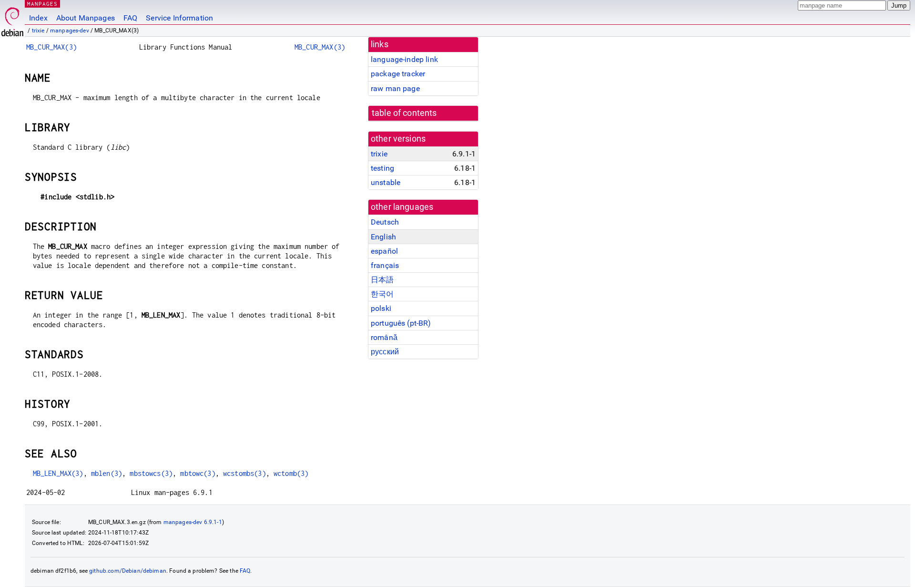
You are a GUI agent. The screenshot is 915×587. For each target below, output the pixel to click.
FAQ (130, 17)
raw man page (395, 88)
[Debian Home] (12, 19)
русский (385, 351)
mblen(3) (106, 473)
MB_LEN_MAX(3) (58, 473)
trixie (38, 30)
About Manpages (85, 17)
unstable (385, 182)
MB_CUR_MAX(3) (51, 47)
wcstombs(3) (244, 473)
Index (38, 17)
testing (382, 168)
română (384, 337)
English (383, 236)
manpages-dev (69, 30)
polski (381, 308)
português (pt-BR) (401, 323)
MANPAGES (42, 3)
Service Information (179, 17)
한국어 (382, 294)
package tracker (398, 73)
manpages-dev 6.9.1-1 (192, 522)
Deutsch (385, 222)
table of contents (404, 113)
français (385, 265)
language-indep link (404, 59)
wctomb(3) (291, 473)
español (384, 251)
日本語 (382, 279)
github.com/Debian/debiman (127, 570)
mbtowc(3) (197, 473)
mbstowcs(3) (151, 473)
